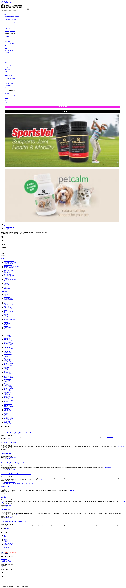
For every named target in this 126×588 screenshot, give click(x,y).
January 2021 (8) (7, 361)
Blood (5, 312)
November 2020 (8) (8, 363)
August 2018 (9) (7, 392)
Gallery (5, 539)
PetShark (7, 67)
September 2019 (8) (8, 377)
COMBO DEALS (62, 106)
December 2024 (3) (8, 339)
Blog (5, 225)
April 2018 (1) (7, 394)
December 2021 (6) (8, 352)
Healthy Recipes (10, 227)
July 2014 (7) (7, 421)
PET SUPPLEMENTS (10, 60)
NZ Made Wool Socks (10, 95)
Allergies (6, 322)
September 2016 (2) (8, 406)
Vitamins (7, 54)
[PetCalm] (62, 221)
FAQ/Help (6, 224)
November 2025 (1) (8, 336)
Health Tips (6, 306)
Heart (5, 320)
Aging (5, 303)
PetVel (6, 71)
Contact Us (6, 228)
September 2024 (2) (8, 340)
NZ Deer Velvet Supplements (12, 22)
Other (6, 102)
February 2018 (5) (8, 396)
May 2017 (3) (7, 402)
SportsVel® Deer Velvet (10, 19)
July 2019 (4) (7, 380)
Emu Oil (7, 52)
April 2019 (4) (7, 383)
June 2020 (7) (7, 368)
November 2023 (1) (8, 343)
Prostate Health (7, 297)
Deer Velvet (6, 316)
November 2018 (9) (8, 388)
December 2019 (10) (8, 375)
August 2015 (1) (7, 413)
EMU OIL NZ (8, 75)
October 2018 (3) (7, 389)
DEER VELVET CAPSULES (12, 16)
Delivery (6, 545)
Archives (3, 333)
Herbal (6, 57)
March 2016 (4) (7, 409)
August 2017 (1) (7, 401)
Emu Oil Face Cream (10, 78)
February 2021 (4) (8, 360)
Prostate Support (9, 45)
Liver (5, 302)
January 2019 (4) (7, 385)
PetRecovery (8, 65)
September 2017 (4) (8, 400)
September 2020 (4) (8, 365)
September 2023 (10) (8, 344)
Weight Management (8, 299)
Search (2, 255)
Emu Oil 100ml (8, 85)
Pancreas (31, 483)
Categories (4, 291)
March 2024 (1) (7, 342)
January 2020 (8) (7, 373)
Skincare (6, 326)
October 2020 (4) (7, 364)
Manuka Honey (7, 327)
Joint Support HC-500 (10, 31)
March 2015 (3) (7, 415)
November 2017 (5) (8, 397)
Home (5, 12)
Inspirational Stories (8, 308)
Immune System (7, 307)
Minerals (19, 483)
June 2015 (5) (7, 414)
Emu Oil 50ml (8, 87)
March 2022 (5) (7, 351)
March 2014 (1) (7, 423)
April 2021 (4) (7, 358)
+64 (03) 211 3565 (5, 560)
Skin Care (7, 36)
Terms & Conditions (8, 543)
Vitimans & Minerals (8, 311)
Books (6, 98)
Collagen (6, 294)
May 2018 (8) (7, 393)
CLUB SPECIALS (62, 111)
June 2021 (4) (7, 355)
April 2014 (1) (7, 422)
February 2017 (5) (8, 404)
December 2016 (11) (8, 405)
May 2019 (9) (7, 381)
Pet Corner (6, 314)
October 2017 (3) (7, 398)
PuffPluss (7, 39)
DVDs (6, 100)
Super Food (6, 483)
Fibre (10, 483)
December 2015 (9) (8, 410)
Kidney (26, 483)
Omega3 (5, 310)
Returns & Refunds (8, 544)
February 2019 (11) (8, 384)
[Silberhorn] (11, 8)
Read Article (110, 437)
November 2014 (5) (8, 418)
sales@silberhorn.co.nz (6, 561)
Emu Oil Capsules (9, 83)
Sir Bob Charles (7, 542)
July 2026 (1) (7, 335)
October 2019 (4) (7, 376)
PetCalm (7, 62)
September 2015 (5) (8, 412)
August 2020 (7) (7, 367)
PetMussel (7, 69)
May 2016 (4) (7, 408)
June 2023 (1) (7, 346)
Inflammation (7, 323)
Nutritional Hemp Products (10, 319)
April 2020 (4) (7, 371)
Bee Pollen (7, 41)
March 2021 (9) (7, 359)
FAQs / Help (6, 538)
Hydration (6, 324)
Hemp (6, 48)
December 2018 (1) (8, 387)
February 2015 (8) (8, 417)
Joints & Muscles (7, 301)
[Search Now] (15, 10)
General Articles (7, 330)
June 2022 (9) (7, 350)
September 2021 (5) (8, 354)
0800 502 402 (4, 1)
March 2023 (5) (7, 347)
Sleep (5, 295)
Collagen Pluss (8, 28)
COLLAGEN (8, 25)
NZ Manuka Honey (9, 50)
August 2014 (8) (7, 419)
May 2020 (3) (7, 369)
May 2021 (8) (7, 356)
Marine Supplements (9, 43)
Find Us (2, 566)
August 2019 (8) (7, 379)
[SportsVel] (62, 166)
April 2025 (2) (7, 338)
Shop (5, 14)
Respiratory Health (8, 298)
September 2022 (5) (8, 348)
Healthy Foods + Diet (8, 305)
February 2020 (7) (8, 372)
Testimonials (6, 540)
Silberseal (7, 93)
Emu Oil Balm (8, 81)
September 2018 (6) (8, 390)
